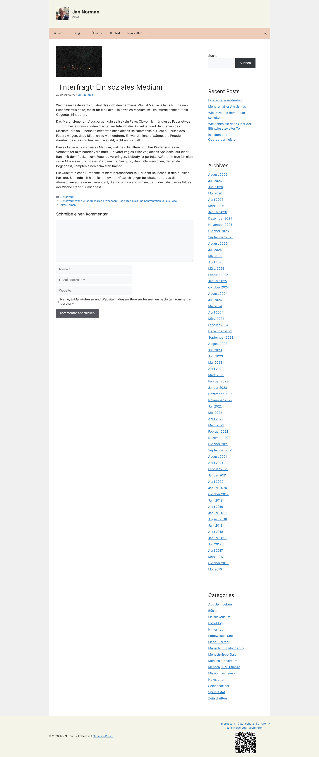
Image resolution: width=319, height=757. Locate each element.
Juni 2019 (215, 500)
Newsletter (134, 33)
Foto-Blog (215, 623)
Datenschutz (245, 723)
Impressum (227, 723)
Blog (77, 33)
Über (95, 33)
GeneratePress (103, 736)
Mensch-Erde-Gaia (222, 654)
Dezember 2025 (220, 218)
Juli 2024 (215, 300)
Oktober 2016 (218, 563)
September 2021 (220, 450)
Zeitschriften (217, 698)
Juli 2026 (215, 181)
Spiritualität (216, 692)
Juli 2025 (215, 250)
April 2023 (216, 369)
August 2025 (217, 243)
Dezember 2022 (220, 394)
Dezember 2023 (220, 331)
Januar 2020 (217, 488)
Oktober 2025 (218, 231)
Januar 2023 (217, 387)
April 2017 (215, 550)
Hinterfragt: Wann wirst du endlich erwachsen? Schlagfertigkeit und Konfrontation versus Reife (118, 200)
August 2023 (217, 344)
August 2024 (217, 293)
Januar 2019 (217, 513)
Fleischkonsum (219, 617)
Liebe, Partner (218, 642)
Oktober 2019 (218, 494)
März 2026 (216, 206)
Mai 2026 (215, 193)
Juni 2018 (215, 525)
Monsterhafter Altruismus (227, 106)
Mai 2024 (215, 306)
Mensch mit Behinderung (226, 648)
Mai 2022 (215, 413)
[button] (265, 33)
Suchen (213, 56)
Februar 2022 (218, 431)
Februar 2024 (218, 325)
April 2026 (216, 199)
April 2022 (215, 419)
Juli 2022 (215, 406)
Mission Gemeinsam (223, 673)
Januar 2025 (217, 281)
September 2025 (220, 237)
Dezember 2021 (220, 438)
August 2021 (217, 456)
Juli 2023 (215, 350)
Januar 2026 (217, 212)
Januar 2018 (217, 538)
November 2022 (220, 400)
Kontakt (115, 33)
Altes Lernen (68, 204)
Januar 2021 (217, 475)
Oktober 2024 (218, 287)
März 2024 (216, 319)
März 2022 (216, 425)
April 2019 (215, 507)
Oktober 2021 (218, 444)
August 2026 (217, 174)
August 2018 (217, 519)
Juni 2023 (215, 356)
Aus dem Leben (220, 604)
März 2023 (216, 375)
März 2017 (216, 557)
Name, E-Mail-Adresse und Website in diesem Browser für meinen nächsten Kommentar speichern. (125, 301)
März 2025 (216, 268)
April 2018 (215, 532)
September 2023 (220, 337)
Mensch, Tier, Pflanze (224, 667)
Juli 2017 (214, 544)
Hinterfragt (67, 196)
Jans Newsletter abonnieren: (245, 727)
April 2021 (215, 463)
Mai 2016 (215, 569)
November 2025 (220, 225)
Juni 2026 (215, 187)
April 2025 (215, 262)
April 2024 (216, 312)
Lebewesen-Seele (221, 636)
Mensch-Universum (222, 661)
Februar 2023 (218, 381)
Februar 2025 (218, 275)
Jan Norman (86, 12)
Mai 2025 (215, 256)
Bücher (57, 33)
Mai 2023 (215, 362)
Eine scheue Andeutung (225, 100)
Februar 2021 (218, 469)
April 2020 (216, 481)
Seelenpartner (218, 686)
